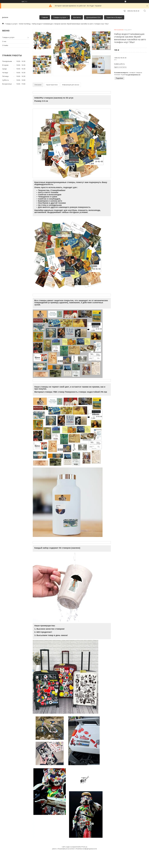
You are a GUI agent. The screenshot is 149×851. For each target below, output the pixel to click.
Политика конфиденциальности (86, 849)
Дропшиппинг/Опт (93, 17)
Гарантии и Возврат (114, 17)
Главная (45, 17)
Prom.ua (84, 847)
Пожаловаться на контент (66, 849)
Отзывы (5, 45)
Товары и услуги (59, 17)
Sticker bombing (24, 24)
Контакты (77, 17)
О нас (4, 41)
